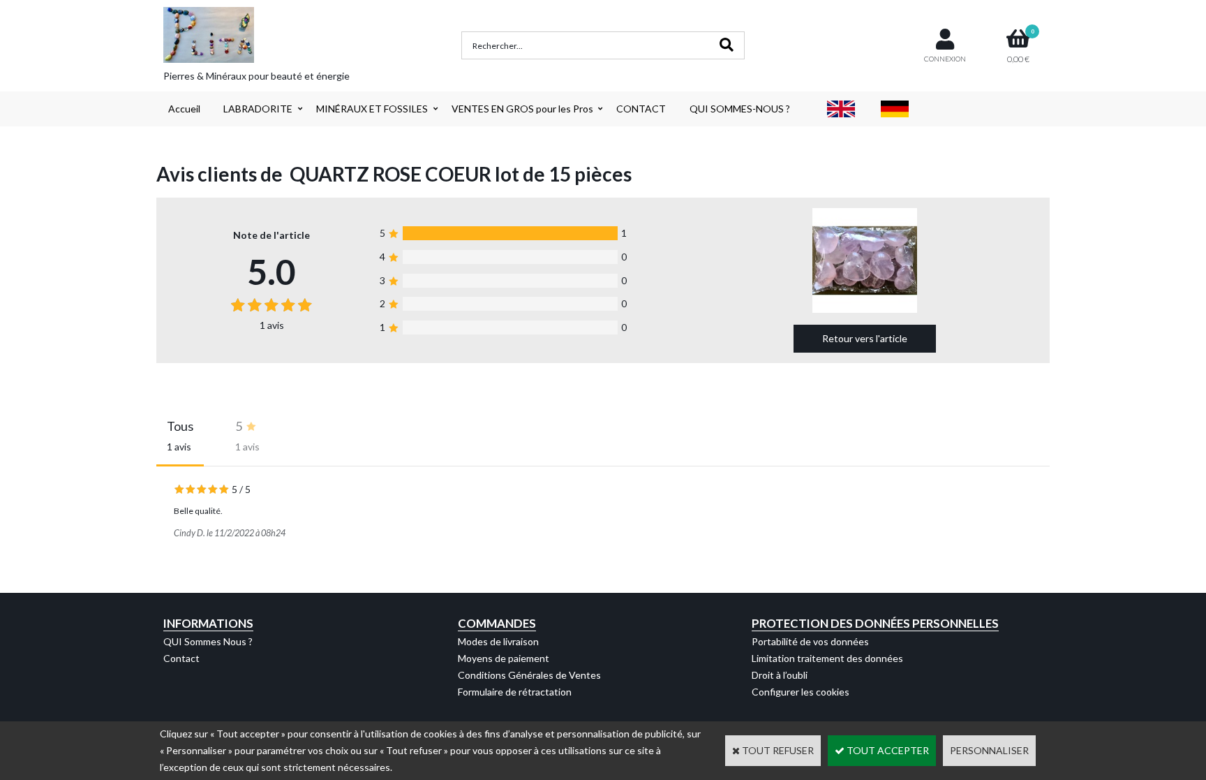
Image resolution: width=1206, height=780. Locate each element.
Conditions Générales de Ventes (529, 675)
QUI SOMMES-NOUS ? (740, 109)
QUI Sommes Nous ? (208, 641)
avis (272, 325)
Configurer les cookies (800, 692)
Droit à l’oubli (779, 675)
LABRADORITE (257, 109)
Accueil (184, 109)
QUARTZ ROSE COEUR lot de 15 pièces (461, 174)
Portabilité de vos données (810, 641)
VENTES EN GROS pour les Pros (522, 109)
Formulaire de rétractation (515, 692)
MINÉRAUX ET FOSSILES (372, 109)
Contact (181, 658)
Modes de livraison (498, 641)
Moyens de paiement (503, 658)
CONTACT (641, 109)
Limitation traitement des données (827, 658)
